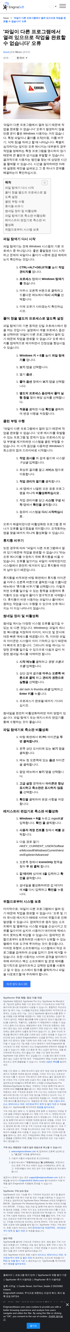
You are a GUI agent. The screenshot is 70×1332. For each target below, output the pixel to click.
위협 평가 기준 (18, 1261)
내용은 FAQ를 (52, 1062)
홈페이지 (8, 1275)
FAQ (5, 1261)
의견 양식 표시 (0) (17, 984)
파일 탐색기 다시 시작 (19, 187)
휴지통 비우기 (14, 206)
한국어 (56, 6)
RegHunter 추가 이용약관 (47, 1279)
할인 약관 (51, 1104)
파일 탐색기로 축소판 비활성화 (25, 215)
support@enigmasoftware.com (43, 1177)
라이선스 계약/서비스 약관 (50, 1255)
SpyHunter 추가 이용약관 (19, 1279)
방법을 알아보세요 (46, 1107)
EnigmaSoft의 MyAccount (31, 1180)
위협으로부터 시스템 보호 (22, 229)
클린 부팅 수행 (14, 201)
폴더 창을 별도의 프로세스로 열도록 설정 (25, 195)
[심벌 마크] (13, 6)
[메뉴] (63, 6)
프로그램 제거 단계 (25, 1275)
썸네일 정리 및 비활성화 (21, 211)
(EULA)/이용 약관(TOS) (44, 1228)
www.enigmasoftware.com (23, 1151)
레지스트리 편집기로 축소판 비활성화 (25, 222)
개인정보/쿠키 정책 (35, 1104)
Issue (6, 18)
